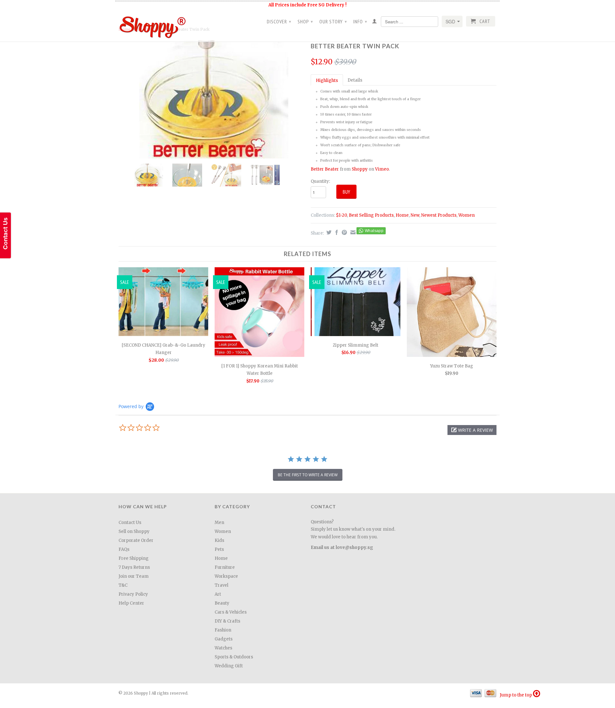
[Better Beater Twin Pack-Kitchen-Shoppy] (211, 99)
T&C (123, 585)
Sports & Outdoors (234, 657)
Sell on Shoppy (134, 531)
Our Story (333, 21)
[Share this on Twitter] (328, 232)
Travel (221, 585)
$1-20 (341, 215)
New (415, 215)
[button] (471, 430)
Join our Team (134, 576)
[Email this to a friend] (352, 232)
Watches (223, 648)
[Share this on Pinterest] (343, 232)
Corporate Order (136, 540)
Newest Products (438, 215)
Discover (279, 21)
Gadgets (224, 639)
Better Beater (325, 169)
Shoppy (360, 169)
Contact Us (130, 522)
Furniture (225, 567)
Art (218, 594)
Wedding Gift (229, 666)
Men (219, 522)
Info (360, 21)
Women (466, 215)
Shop (305, 21)
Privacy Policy (133, 594)
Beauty (222, 603)
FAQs (124, 549)
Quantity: (320, 181)
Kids (219, 540)
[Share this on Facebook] (335, 232)
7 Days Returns (134, 567)
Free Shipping (134, 558)
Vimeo (382, 169)
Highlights (327, 80)
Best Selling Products (371, 215)
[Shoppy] (163, 25)
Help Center (131, 603)
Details (355, 80)
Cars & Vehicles (231, 612)
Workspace (226, 576)
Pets (219, 549)
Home (402, 215)
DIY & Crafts (227, 621)
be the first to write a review (308, 475)
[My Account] (374, 22)
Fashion (223, 630)
